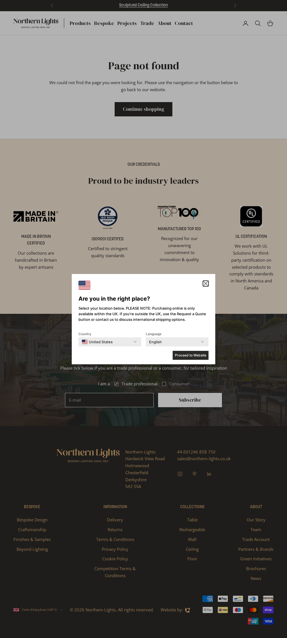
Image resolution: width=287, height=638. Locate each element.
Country (84, 334)
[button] (206, 283)
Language (153, 334)
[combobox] (97, 342)
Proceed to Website (190, 355)
